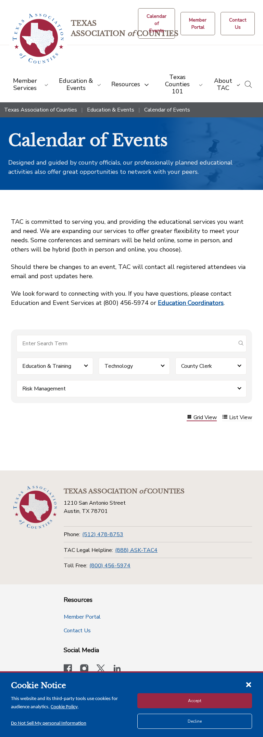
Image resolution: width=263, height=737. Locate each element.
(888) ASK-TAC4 (136, 550)
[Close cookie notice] (248, 684)
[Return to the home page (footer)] (35, 507)
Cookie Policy (64, 707)
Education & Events (110, 110)
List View (240, 417)
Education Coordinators (191, 303)
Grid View (205, 417)
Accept (194, 700)
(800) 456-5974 (109, 565)
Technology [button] (118, 366)
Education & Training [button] (46, 366)
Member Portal (82, 617)
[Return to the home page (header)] (38, 39)
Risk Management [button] (44, 388)
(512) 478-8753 (102, 534)
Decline (195, 721)
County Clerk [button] (196, 366)
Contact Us (77, 630)
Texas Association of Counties (40, 110)
